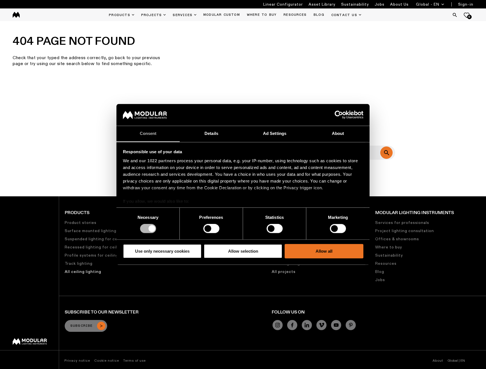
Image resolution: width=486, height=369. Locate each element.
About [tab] (338, 133)
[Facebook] (292, 325)
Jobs (379, 4)
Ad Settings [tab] (274, 133)
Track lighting (79, 263)
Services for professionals (402, 222)
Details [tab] (211, 133)
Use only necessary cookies (162, 251)
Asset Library (322, 4)
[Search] (454, 14)
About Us (399, 4)
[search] (386, 152)
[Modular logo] (30, 343)
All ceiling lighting (83, 271)
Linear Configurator (283, 4)
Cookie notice (106, 360)
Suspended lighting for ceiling (95, 238)
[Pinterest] (351, 325)
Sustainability (355, 4)
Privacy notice (77, 360)
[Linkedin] (307, 325)
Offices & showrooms (397, 238)
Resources (386, 263)
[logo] (16, 15)
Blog (379, 271)
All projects (284, 271)
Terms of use (134, 360)
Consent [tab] (148, 133)
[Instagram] (278, 325)
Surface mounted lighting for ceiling (101, 230)
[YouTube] (336, 325)
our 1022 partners (157, 160)
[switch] (211, 228)
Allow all (324, 251)
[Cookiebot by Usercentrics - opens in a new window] (338, 115)
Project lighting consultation (404, 230)
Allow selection (243, 251)
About (438, 360)
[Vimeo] (321, 325)
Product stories (80, 222)
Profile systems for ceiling (91, 255)
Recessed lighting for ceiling (94, 247)
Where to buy (388, 247)
